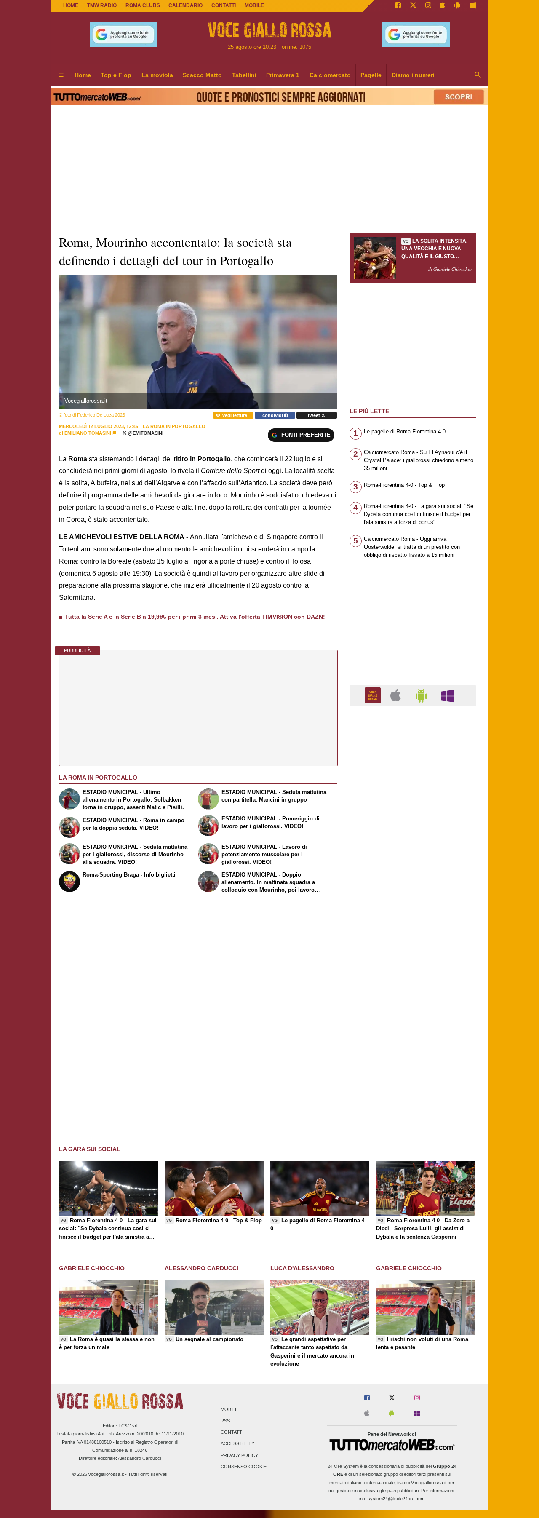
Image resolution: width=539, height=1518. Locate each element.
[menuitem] (61, 75)
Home (70, 5)
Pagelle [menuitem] (371, 75)
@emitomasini (145, 433)
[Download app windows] (472, 6)
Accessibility (237, 1443)
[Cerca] (478, 75)
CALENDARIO (185, 5)
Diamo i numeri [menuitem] (413, 75)
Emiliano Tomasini (87, 433)
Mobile (229, 1409)
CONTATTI (223, 5)
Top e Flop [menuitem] (116, 75)
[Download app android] (457, 6)
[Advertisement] (413, 1039)
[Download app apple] (443, 6)
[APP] (374, 695)
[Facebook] (397, 6)
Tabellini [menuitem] (244, 75)
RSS (225, 1420)
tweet (314, 415)
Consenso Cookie (244, 1466)
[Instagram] (428, 6)
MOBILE (254, 5)
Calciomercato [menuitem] (330, 75)
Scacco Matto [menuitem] (202, 75)
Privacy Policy (239, 1455)
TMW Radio (102, 5)
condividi (273, 415)
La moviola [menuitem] (157, 75)
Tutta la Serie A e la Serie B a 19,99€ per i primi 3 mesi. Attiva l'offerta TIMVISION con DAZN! (195, 616)
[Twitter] (413, 6)
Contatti (232, 1432)
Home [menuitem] (83, 75)
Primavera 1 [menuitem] (282, 75)
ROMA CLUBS (142, 5)
